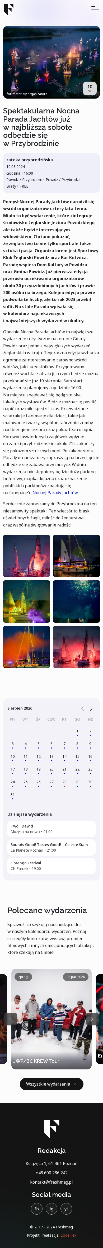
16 (90, 756)
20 (51, 769)
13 (51, 756)
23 (90, 769)
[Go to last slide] (10, 1019)
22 (77, 769)
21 (64, 769)
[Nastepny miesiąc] (91, 708)
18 (26, 769)
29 (77, 781)
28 (64, 781)
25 (26, 781)
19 (38, 769)
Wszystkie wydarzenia (48, 1084)
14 (64, 756)
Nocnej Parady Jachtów (55, 492)
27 (51, 781)
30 (90, 781)
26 (38, 781)
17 (13, 769)
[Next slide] (92, 1019)
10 (13, 756)
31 (13, 794)
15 (77, 756)
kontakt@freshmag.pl (51, 1182)
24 (13, 781)
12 (38, 756)
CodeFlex (68, 1235)
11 (26, 756)
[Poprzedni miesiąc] (82, 708)
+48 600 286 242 (52, 1173)
